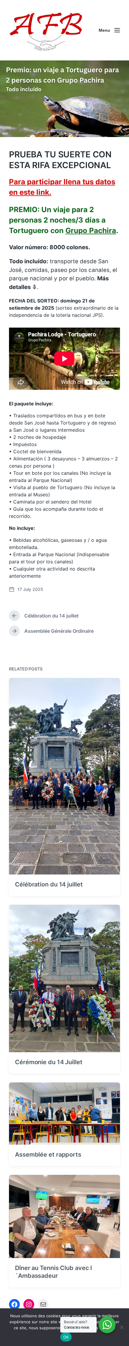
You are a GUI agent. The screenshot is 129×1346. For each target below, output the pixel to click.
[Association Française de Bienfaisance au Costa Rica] (46, 30)
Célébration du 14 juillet (49, 884)
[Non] (121, 1327)
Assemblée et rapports (48, 1154)
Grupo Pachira (90, 230)
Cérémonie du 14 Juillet (48, 1062)
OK (66, 1337)
